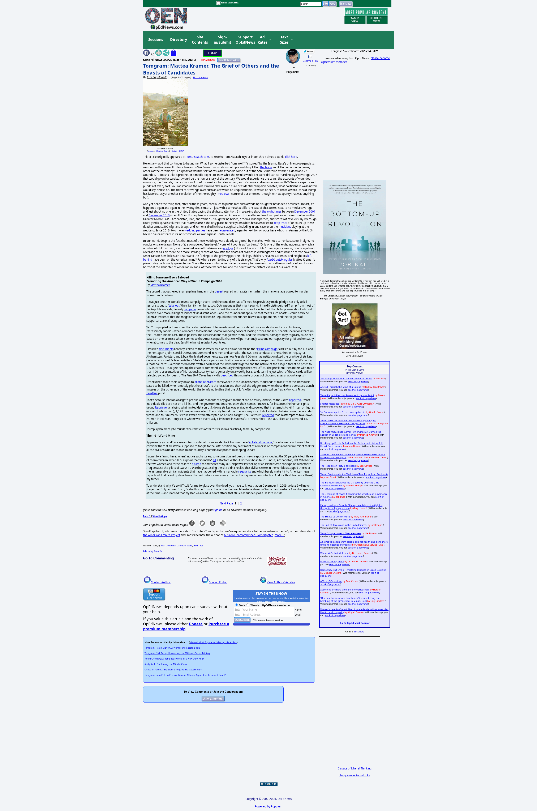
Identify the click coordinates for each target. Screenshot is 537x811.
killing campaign (267, 349)
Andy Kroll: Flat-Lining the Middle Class (166, 664)
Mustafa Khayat (162, 151)
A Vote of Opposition (331, 581)
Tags (198, 545)
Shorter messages (329, 403)
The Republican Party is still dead (338, 465)
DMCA (181, 151)
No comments (200, 77)
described (227, 375)
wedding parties (194, 230)
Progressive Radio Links (354, 775)
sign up (218, 510)
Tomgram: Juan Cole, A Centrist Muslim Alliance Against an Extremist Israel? (185, 675)
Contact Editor (218, 582)
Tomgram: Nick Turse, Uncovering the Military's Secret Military (177, 653)
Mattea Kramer (160, 285)
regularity (244, 471)
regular (279, 259)
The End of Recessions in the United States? (343, 525)
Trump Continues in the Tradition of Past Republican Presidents (354, 474)
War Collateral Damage (173, 545)
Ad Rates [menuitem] (262, 40)
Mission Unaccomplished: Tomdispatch (248, 535)
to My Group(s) (152, 551)
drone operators (205, 382)
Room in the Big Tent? (332, 561)
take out (174, 305)
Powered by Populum (268, 806)
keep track (280, 223)
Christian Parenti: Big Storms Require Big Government (173, 669)
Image (150, 151)
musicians (285, 227)
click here (291, 157)
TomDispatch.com (197, 157)
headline (152, 393)
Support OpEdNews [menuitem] (244, 40)
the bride (266, 167)
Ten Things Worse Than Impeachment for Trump (346, 378)
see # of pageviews (358, 381)
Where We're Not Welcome (334, 553)
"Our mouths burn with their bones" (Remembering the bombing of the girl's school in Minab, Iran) (349, 599)
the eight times (272, 211)
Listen (212, 53)
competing (191, 309)
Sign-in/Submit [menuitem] (222, 40)
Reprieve (161, 407)
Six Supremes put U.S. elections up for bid (342, 412)
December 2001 (304, 211)
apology (228, 248)
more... (279, 535)
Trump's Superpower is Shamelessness (340, 533)
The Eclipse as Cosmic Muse (335, 516)
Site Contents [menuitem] (200, 40)
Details (174, 151)
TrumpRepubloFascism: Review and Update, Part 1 (347, 395)
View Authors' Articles (281, 582)
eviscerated (227, 230)
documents (166, 349)
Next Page (226, 503)
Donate (196, 623)
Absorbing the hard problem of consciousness (344, 589)
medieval (223, 194)
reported (295, 400)
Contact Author (161, 582)
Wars (189, 545)
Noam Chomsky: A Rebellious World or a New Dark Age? (174, 658)
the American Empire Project (161, 535)
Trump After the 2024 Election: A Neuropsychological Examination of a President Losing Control (348, 422)
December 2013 (159, 215)
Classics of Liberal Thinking (354, 768)
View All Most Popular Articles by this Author (213, 642)
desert (219, 291)
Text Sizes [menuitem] (284, 40)
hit (214, 460)
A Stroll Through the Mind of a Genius (340, 386)
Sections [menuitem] (155, 39)
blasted (196, 464)
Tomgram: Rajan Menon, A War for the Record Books (172, 647)
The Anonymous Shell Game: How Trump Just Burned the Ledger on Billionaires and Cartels (350, 433)
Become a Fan (310, 60)
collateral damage (260, 442)
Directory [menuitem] (178, 39)
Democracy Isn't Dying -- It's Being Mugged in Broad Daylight (353, 569)
